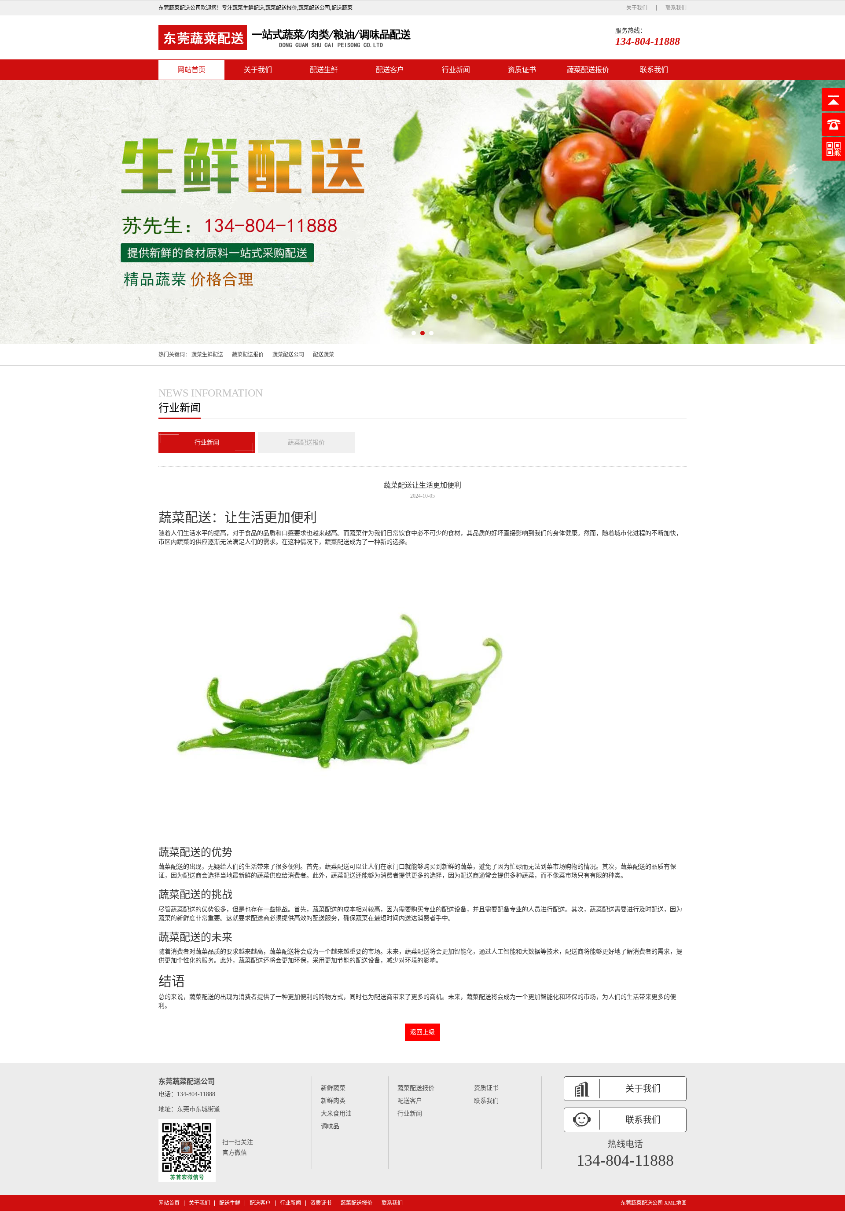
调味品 (330, 1126)
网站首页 (191, 69)
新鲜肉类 (333, 1100)
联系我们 (676, 8)
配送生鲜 (324, 69)
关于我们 (636, 8)
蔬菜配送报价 (588, 69)
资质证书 (522, 69)
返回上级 (422, 1032)
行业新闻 (456, 69)
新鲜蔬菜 (333, 1088)
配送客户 (390, 69)
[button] (413, 333)
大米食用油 (336, 1113)
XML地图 (675, 1203)
